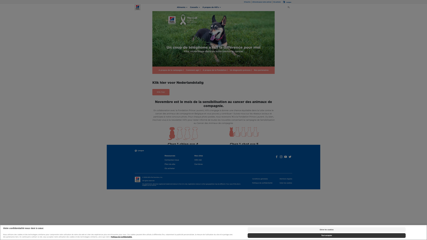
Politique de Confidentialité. (121, 237)
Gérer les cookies (327, 230)
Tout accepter (326, 235)
